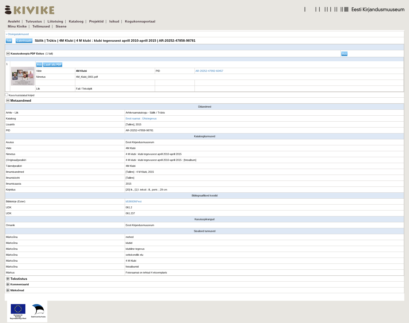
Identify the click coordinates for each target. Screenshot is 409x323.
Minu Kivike (17, 26)
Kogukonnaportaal (140, 21)
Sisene (61, 26)
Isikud (114, 21)
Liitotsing (55, 21)
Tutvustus (34, 21)
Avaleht (14, 21)
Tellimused (41, 26)
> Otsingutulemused (17, 34)
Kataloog (76, 21)
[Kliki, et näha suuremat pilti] (23, 76)
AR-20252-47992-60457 (209, 70)
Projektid (96, 21)
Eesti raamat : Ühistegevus (141, 118)
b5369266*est (134, 201)
